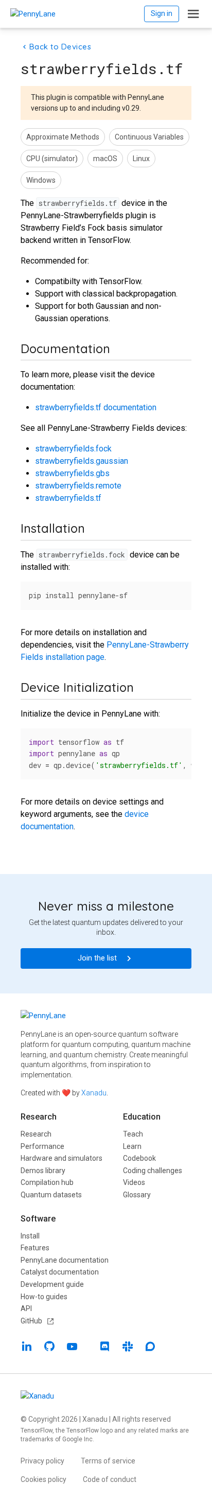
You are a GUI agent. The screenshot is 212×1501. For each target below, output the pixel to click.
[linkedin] (27, 1347)
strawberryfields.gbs (72, 473)
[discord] (105, 1347)
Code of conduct (109, 1479)
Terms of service (108, 1461)
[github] (49, 1347)
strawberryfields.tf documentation (95, 407)
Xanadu (94, 1093)
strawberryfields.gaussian (81, 461)
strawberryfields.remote (78, 486)
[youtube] (72, 1347)
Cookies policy (43, 1479)
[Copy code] (178, 593)
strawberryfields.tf (68, 498)
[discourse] (150, 1347)
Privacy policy (42, 1461)
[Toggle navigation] (193, 14)
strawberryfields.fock (73, 448)
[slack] (127, 1347)
